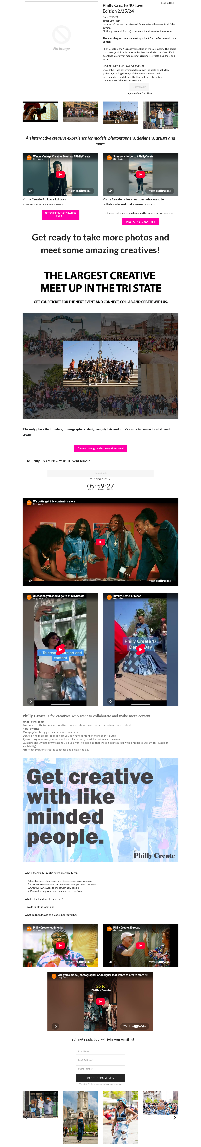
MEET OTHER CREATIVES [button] (140, 221)
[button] (100, 873)
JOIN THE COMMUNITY (100, 1078)
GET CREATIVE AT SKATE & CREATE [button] (60, 215)
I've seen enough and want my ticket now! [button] (100, 448)
